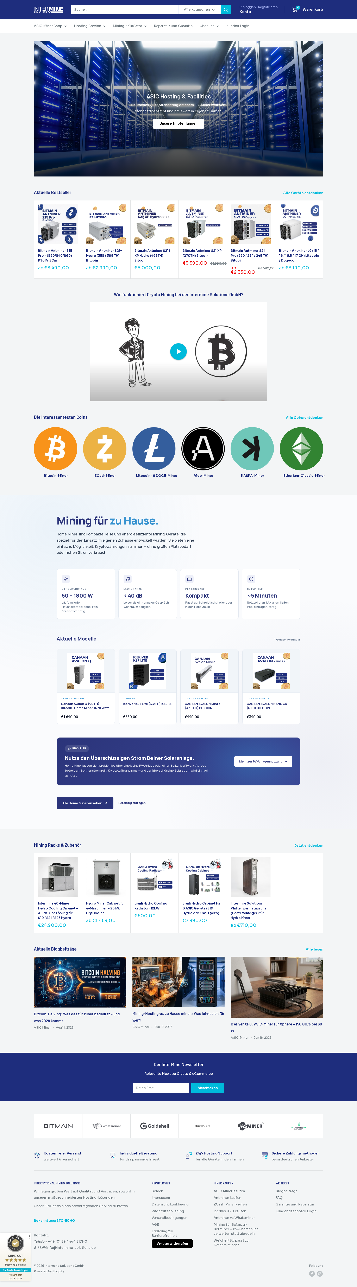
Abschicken (208, 1088)
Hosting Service (87, 26)
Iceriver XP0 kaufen (230, 1211)
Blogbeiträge (287, 1191)
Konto (245, 12)
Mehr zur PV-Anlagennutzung (263, 761)
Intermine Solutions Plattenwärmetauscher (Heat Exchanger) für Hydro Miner (249, 910)
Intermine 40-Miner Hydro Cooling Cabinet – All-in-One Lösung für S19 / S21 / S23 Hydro (58, 910)
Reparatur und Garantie (173, 26)
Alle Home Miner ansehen (85, 803)
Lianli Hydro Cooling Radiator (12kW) (150, 905)
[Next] (323, 239)
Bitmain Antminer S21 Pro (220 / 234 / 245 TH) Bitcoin (249, 255)
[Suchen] (226, 9)
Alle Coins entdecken (305, 418)
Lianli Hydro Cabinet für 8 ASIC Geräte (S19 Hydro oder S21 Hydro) (202, 908)
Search (157, 1191)
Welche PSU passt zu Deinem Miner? (231, 1242)
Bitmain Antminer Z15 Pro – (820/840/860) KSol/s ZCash (55, 255)
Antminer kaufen (227, 1198)
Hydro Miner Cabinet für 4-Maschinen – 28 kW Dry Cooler (105, 908)
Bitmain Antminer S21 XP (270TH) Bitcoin (202, 253)
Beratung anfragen (132, 803)
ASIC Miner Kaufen (229, 1191)
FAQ (279, 1198)
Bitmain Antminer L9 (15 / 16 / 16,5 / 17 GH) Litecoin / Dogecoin (299, 255)
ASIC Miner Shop (48, 26)
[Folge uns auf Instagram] (320, 1274)
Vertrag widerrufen (172, 1244)
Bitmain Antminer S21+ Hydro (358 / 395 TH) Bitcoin (104, 255)
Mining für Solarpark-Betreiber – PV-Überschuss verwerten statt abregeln (236, 1229)
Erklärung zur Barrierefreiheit (164, 1233)
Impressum (161, 1198)
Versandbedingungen (169, 1218)
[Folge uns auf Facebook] (312, 1274)
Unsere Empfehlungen (178, 124)
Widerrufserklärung (168, 1211)
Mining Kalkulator (127, 26)
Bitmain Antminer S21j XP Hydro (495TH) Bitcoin (152, 255)
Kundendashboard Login (296, 1211)
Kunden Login (237, 26)
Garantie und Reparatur (295, 1204)
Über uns (207, 26)
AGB (155, 1224)
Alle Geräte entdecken (303, 193)
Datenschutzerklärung (170, 1204)
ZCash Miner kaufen (230, 1204)
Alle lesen (315, 949)
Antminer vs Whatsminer (234, 1218)
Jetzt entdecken (309, 845)
